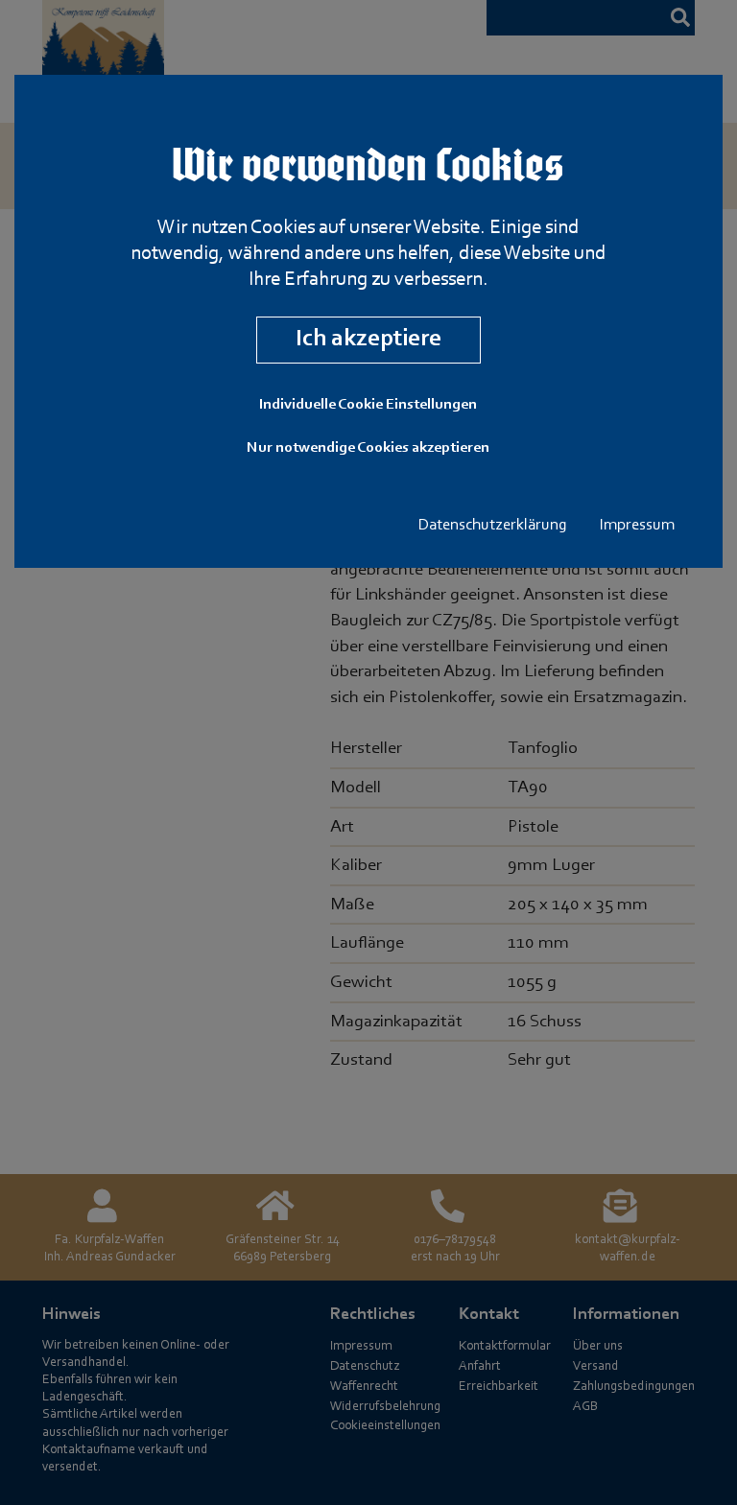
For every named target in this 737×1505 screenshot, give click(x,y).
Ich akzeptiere (368, 339)
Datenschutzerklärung (492, 525)
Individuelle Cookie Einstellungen (368, 404)
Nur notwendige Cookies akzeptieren (368, 448)
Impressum (637, 525)
